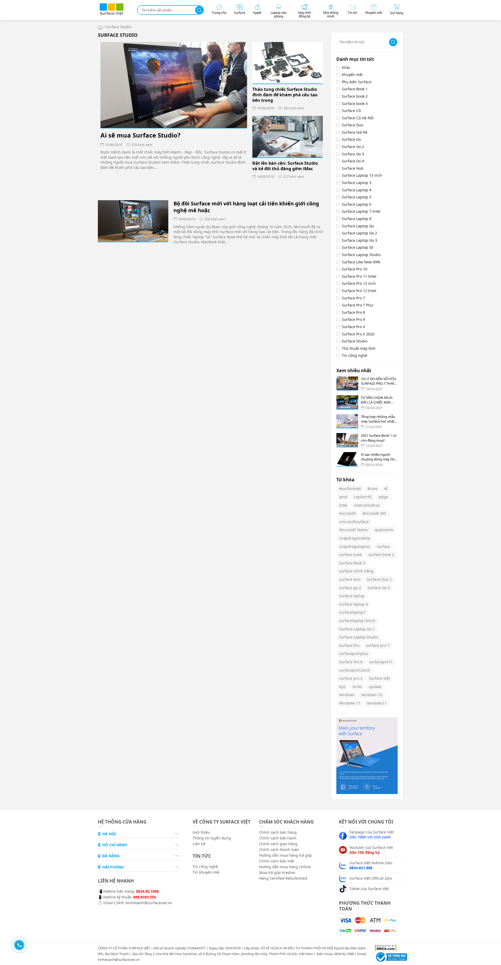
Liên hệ (199, 843)
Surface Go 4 (353, 160)
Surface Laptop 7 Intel (361, 211)
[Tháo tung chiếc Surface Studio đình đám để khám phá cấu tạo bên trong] (287, 63)
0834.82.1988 (147, 891)
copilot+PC (363, 496)
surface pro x (350, 678)
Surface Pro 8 (353, 312)
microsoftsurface (354, 521)
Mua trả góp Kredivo (277, 872)
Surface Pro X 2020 (358, 333)
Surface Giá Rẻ (354, 132)
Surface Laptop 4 (356, 189)
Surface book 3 (355, 103)
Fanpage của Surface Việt (371, 834)
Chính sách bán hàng (278, 832)
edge (383, 496)
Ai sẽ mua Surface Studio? (140, 135)
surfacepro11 (380, 661)
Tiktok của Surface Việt (369, 888)
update (375, 686)
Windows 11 (349, 703)
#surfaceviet (350, 488)
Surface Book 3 (352, 562)
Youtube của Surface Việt (371, 850)
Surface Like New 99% (361, 261)
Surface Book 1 (355, 88)
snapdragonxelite (354, 538)
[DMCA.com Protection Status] (384, 947)
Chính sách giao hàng (278, 843)
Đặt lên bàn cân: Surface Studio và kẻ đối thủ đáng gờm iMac (285, 166)
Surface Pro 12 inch (359, 283)
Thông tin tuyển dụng (212, 838)
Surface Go (351, 139)
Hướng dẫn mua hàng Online (285, 866)
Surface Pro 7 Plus (357, 305)
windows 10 (371, 694)
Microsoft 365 (374, 513)
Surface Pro (349, 645)
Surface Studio (354, 341)
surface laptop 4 (353, 604)
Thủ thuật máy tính (358, 348)
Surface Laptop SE (357, 247)
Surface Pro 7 (353, 297)
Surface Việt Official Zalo (370, 878)
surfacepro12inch (354, 670)
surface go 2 (350, 587)
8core (372, 488)
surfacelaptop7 (352, 612)
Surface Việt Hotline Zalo (370, 865)
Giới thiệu (201, 832)
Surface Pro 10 (354, 269)
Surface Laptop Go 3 (359, 240)
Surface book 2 (355, 96)
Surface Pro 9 (353, 319)
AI (386, 488)
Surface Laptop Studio (361, 254)
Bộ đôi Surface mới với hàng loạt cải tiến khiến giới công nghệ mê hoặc (246, 207)
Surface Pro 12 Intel (359, 290)
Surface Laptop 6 (356, 204)
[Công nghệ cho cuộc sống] (111, 14)
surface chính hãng (356, 571)
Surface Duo (352, 124)
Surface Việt (379, 678)
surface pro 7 (377, 645)
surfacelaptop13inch (357, 620)
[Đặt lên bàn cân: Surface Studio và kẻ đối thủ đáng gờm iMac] (287, 136)
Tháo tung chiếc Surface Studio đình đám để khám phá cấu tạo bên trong (285, 95)
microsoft (347, 513)
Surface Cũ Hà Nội (358, 117)
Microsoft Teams (353, 529)
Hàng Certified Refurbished (283, 878)
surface (383, 546)
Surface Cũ (351, 110)
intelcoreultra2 (367, 505)
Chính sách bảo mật (276, 861)
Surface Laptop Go (358, 225)
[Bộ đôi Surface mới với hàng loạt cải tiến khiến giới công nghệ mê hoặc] (133, 221)
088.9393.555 (144, 897)
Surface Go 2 (353, 146)
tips (342, 686)
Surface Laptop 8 (356, 218)
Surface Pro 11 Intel (359, 276)
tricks (357, 686)
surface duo (349, 579)
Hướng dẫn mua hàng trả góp (285, 855)
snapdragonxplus (354, 546)
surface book (350, 554)
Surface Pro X (353, 326)
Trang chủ (100, 27)
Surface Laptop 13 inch (362, 175)
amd (343, 496)
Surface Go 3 (353, 153)
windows (347, 694)
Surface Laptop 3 (356, 182)
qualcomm (384, 529)
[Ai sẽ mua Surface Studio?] (173, 85)
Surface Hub (352, 168)
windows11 (377, 703)
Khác (346, 67)
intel (343, 505)
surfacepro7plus (353, 653)
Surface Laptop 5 (356, 196)
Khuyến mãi (352, 74)
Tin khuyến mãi (206, 872)
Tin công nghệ (354, 355)
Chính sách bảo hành (277, 838)
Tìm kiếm (199, 10)
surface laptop (352, 595)
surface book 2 (381, 554)
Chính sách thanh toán (279, 849)
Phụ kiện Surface (356, 81)
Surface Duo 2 (379, 579)
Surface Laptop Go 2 (359, 232)
